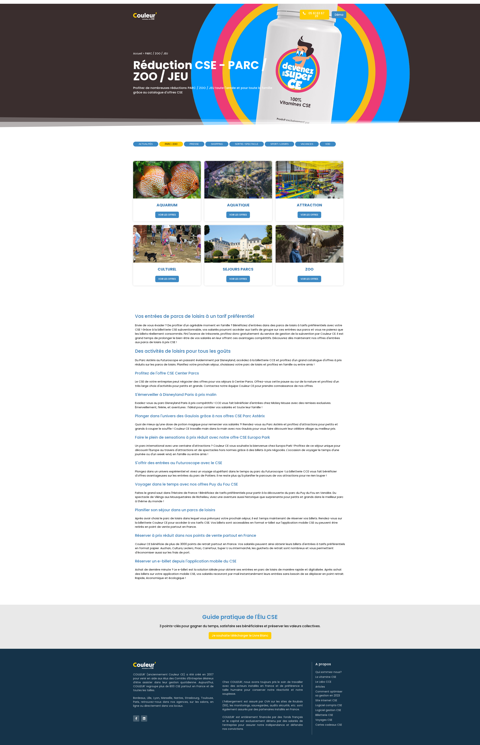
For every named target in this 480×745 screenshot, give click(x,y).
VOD (327, 144)
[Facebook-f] (136, 718)
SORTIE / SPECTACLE (246, 144)
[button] (314, 15)
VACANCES (307, 144)
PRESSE (194, 144)
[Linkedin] (144, 718)
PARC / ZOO (171, 144)
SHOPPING (217, 144)
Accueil (137, 53)
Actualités (146, 144)
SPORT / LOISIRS (279, 144)
